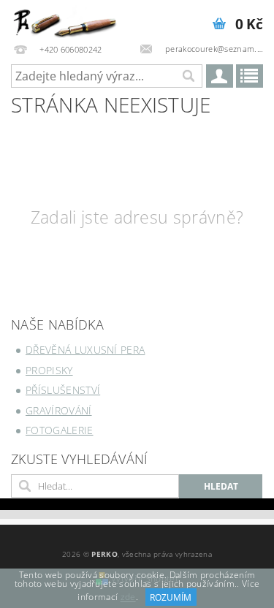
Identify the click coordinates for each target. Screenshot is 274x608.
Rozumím (170, 597)
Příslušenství (63, 390)
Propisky (49, 370)
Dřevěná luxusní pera (85, 350)
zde (128, 597)
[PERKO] (68, 19)
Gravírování (59, 410)
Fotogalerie (60, 430)
